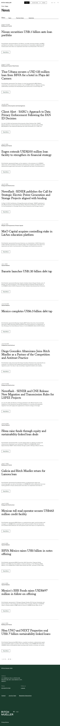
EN (54, 2)
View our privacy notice (10, 364)
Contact (43, 2)
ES (52, 2)
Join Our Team (35, 2)
